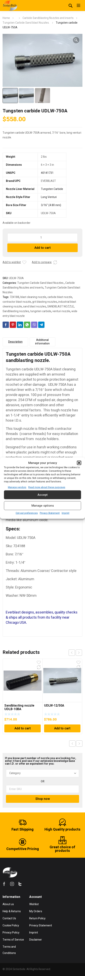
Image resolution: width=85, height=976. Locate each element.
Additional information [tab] (42, 342)
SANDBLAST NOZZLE (60, 306)
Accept (43, 495)
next (79, 652)
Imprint (65, 513)
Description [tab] (15, 342)
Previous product (72, 743)
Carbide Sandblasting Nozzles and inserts (48, 18)
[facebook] (4, 884)
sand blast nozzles (34, 306)
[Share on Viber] (34, 325)
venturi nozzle (61, 311)
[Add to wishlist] (24, 262)
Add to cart (42, 247)
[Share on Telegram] (41, 325)
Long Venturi (49, 197)
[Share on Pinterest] (13, 325)
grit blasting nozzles (44, 302)
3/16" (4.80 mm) (51, 205)
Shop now (42, 799)
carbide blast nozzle (59, 297)
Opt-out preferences (27, 513)
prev (72, 652)
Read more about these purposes (46, 487)
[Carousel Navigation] (75, 652)
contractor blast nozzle (17, 302)
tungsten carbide (40, 311)
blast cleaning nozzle (33, 297)
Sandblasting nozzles (16, 311)
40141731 (47, 173)
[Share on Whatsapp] (27, 325)
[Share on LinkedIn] (20, 325)
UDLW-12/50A (54, 705)
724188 (14, 297)
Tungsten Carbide (52, 189)
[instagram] (12, 884)
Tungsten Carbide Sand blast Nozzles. (26, 23)
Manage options (42, 505)
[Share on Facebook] (6, 325)
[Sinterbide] (10, 5)
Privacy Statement (50, 513)
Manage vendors (17, 487)
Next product (79, 743)
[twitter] (20, 884)
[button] (79, 463)
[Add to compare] (55, 262)
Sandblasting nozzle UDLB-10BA (19, 707)
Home (6, 18)
